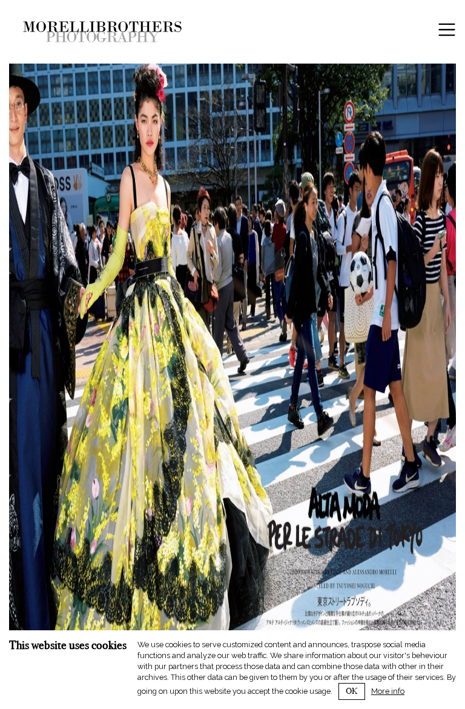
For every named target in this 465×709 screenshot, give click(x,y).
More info (387, 691)
